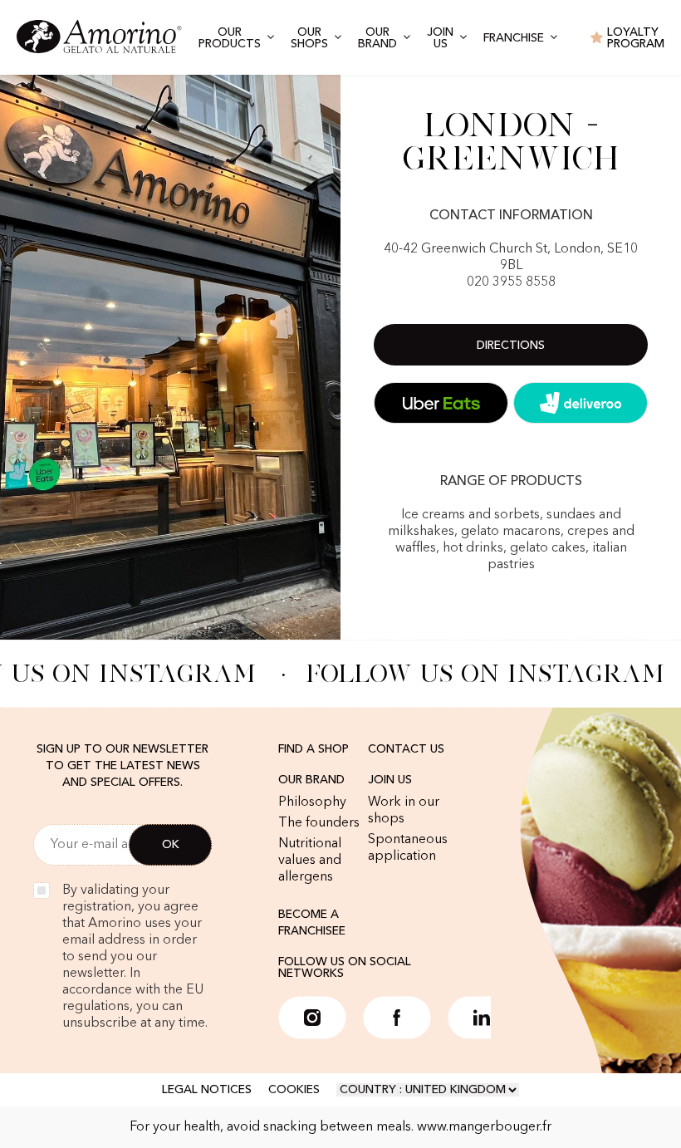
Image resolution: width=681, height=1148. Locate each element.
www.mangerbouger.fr (484, 1127)
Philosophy (312, 802)
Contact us (406, 749)
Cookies (294, 1090)
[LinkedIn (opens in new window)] (482, 1017)
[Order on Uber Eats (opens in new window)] (441, 403)
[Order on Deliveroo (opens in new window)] (580, 403)
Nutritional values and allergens (309, 860)
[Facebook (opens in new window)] (397, 1017)
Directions (511, 345)
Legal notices (207, 1090)
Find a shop (313, 749)
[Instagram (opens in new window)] (312, 1017)
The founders (319, 823)
